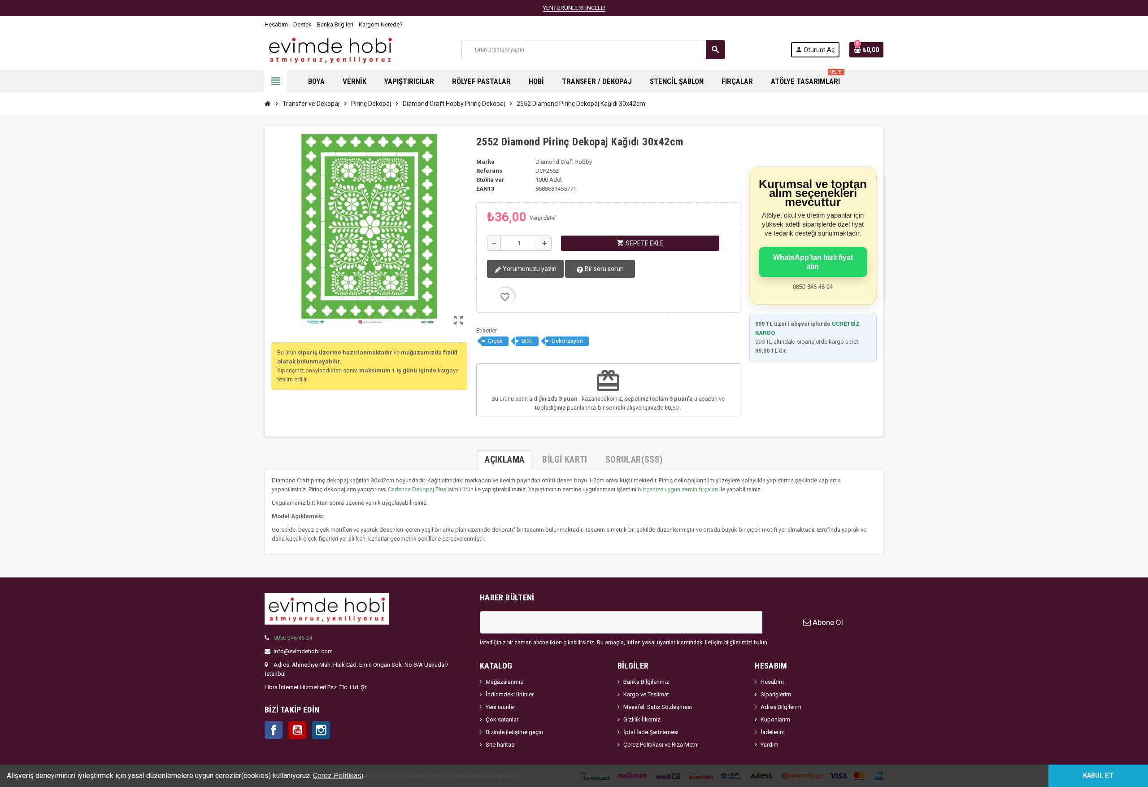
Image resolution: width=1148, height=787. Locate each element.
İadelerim (773, 732)
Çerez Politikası (338, 775)
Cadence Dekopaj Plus (417, 489)
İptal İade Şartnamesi (650, 732)
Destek (302, 24)
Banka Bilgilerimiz (646, 681)
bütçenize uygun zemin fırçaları (678, 489)
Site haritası (501, 744)
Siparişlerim (776, 694)
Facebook (274, 730)
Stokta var (490, 179)
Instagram (321, 730)
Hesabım (276, 24)
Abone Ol (827, 622)
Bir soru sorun (603, 268)
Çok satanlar (502, 719)
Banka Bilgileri (335, 24)
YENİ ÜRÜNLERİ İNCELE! (574, 7)
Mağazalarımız (504, 681)
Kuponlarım (775, 719)
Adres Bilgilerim (781, 707)
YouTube (297, 730)
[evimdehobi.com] (330, 49)
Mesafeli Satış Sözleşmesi (657, 707)
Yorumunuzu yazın (529, 268)
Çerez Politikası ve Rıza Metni (661, 744)
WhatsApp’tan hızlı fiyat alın (813, 262)
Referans (489, 170)
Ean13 (485, 188)
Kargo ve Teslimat (646, 694)
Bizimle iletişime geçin (514, 732)
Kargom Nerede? (381, 24)
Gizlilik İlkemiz (642, 719)
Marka (485, 161)
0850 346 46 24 (293, 637)
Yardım (769, 744)
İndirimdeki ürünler (510, 694)
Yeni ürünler (500, 707)
